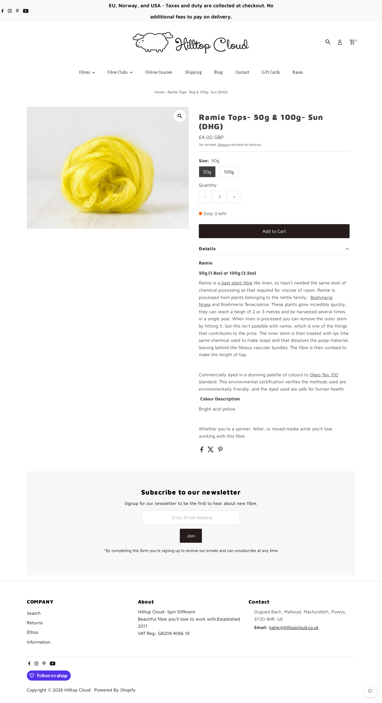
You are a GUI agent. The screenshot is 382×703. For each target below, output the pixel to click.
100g (229, 171)
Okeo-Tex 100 (324, 374)
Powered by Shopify (115, 689)
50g (207, 171)
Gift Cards (271, 72)
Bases (298, 72)
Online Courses (159, 72)
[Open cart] (352, 42)
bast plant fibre (236, 282)
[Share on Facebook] (202, 450)
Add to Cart (274, 231)
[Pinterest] (17, 11)
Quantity (208, 184)
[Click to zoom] (179, 116)
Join (191, 535)
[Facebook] (2, 11)
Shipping (193, 72)
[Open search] (328, 42)
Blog (218, 72)
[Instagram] (9, 11)
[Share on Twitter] (211, 450)
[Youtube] (26, 11)
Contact (242, 72)
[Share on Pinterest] (220, 450)
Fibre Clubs (118, 72)
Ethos (32, 632)
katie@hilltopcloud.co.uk (294, 627)
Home (159, 92)
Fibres (85, 72)
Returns (35, 622)
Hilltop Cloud (77, 689)
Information (38, 641)
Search (34, 613)
